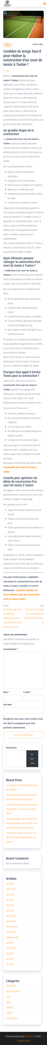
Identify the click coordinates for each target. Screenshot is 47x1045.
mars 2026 (10, 910)
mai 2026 (9, 899)
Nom (6, 692)
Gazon (8, 996)
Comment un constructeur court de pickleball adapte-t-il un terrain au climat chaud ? (22, 809)
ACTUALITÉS (11, 985)
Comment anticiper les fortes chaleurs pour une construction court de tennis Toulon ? (21, 594)
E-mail (27, 692)
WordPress (29, 1036)
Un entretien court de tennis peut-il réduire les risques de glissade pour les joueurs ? (21, 837)
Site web (7, 704)
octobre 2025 (11, 932)
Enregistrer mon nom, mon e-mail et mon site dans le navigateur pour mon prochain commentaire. (23, 723)
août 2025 (10, 942)
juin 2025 (10, 953)
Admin (7, 71)
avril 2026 (10, 905)
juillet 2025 (10, 948)
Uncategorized (11, 1018)
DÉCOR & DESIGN (13, 991)
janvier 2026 (11, 921)
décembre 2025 (12, 926)
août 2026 (10, 883)
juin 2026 (10, 894)
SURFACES (10, 1007)
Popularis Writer (23, 1040)
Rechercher (11, 747)
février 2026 (11, 915)
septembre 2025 (12, 937)
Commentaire (10, 649)
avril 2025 (10, 964)
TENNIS (7, 44)
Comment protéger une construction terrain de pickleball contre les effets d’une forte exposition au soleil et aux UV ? (22, 823)
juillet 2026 (10, 889)
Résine (8, 1002)
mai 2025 (9, 958)
